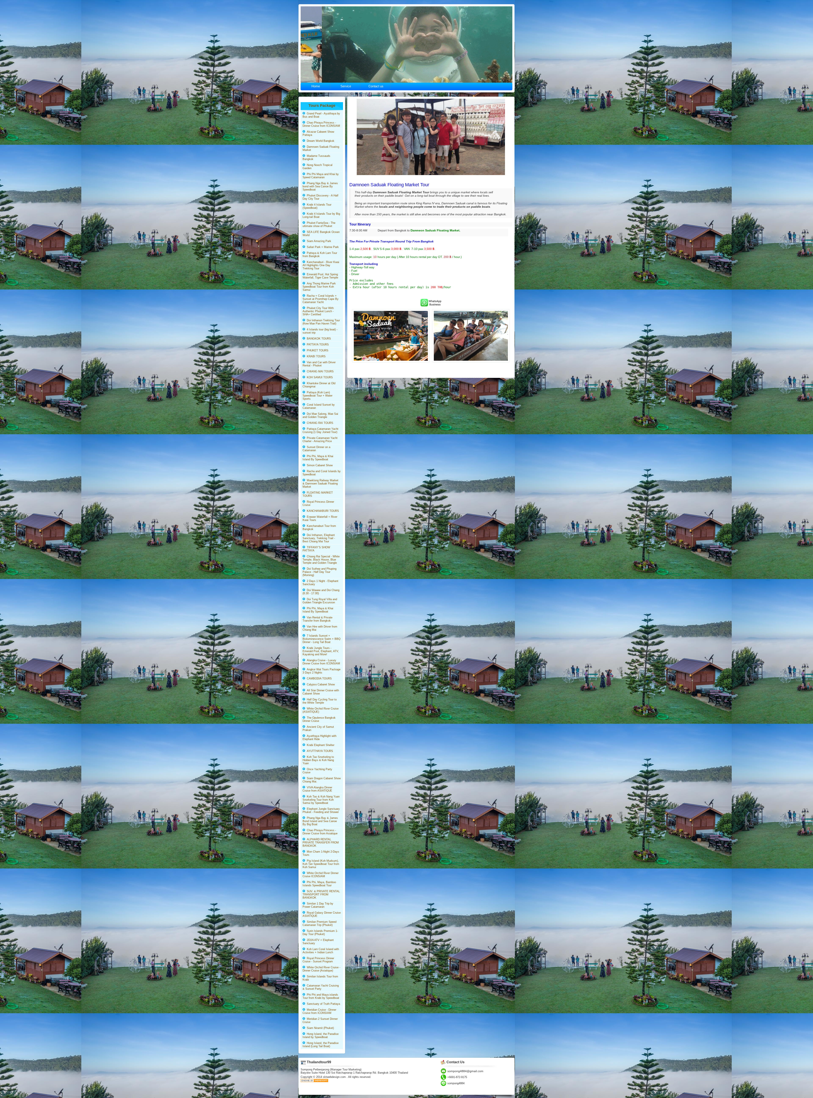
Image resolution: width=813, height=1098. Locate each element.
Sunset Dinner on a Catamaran (316, 448)
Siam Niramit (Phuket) (319, 1028)
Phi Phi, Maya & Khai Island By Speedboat (318, 458)
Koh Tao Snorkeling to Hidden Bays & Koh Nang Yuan (318, 760)
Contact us (375, 86)
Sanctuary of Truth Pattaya (322, 1003)
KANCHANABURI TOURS (322, 510)
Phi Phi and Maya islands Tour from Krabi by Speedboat (321, 996)
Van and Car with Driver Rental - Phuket (319, 364)
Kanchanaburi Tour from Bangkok (319, 527)
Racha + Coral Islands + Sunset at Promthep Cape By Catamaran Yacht (321, 299)
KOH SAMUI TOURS (319, 377)
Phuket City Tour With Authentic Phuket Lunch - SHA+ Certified (318, 311)
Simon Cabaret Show (319, 465)
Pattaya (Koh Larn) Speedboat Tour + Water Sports (317, 395)
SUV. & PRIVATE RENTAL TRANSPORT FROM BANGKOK (321, 894)
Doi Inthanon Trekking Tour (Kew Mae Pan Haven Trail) (321, 322)
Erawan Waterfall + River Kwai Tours (320, 518)
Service (345, 86)
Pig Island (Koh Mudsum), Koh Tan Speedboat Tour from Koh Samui (321, 864)
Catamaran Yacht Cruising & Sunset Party (321, 987)
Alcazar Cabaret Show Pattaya (318, 133)
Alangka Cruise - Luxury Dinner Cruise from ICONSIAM (321, 662)
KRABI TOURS (315, 356)
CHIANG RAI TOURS (319, 422)
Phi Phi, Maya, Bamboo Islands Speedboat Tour (319, 884)
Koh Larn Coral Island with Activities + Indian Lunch (321, 951)
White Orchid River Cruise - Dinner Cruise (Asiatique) (321, 969)
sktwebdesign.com (335, 1077)
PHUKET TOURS (316, 350)
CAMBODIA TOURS (318, 678)
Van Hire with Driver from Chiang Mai (320, 628)
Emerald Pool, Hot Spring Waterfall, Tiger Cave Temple (320, 276)
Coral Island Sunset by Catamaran (319, 406)
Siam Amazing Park (318, 241)
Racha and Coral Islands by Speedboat (322, 473)
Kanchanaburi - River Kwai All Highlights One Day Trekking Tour (321, 265)
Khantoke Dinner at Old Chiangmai (319, 385)
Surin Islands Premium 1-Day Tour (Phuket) (320, 932)
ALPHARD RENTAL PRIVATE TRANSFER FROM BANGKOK (321, 842)
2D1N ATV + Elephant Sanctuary (318, 941)
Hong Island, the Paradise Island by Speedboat (321, 1035)
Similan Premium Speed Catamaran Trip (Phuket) (319, 923)
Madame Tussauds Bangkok (316, 157)
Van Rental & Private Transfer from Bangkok (317, 619)
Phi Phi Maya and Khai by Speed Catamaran (321, 176)
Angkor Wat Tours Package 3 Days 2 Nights (321, 671)
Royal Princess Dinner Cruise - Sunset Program (318, 960)
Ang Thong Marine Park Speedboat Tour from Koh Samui (319, 286)
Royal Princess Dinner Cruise (318, 503)
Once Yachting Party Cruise (317, 771)
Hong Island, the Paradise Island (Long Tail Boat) (321, 1044)
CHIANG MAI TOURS (319, 371)
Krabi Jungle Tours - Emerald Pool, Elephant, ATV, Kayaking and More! (321, 651)
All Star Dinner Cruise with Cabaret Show (321, 692)
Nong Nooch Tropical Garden (317, 166)
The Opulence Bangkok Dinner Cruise (319, 719)
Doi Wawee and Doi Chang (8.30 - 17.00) (321, 592)
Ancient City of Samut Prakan (318, 728)
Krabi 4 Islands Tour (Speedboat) (317, 206)
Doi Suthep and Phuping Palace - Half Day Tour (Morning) (319, 572)
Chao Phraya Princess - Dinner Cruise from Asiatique (320, 832)
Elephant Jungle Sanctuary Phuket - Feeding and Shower (321, 810)
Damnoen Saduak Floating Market (321, 148)
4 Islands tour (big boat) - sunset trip (320, 331)
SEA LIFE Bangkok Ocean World (321, 233)
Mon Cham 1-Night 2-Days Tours (321, 853)
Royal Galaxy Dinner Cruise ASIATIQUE (322, 914)
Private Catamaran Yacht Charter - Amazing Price (320, 439)
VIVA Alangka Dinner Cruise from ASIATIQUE (317, 789)
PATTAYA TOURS (317, 344)
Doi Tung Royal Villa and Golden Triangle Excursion (320, 601)
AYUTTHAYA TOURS (319, 751)
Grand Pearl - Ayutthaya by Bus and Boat (321, 115)
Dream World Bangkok (319, 140)
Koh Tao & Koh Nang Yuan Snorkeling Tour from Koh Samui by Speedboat (321, 799)
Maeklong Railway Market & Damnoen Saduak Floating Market (320, 483)
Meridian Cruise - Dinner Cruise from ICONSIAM (319, 1011)
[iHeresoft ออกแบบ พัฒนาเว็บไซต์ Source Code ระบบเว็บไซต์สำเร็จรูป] (314, 1081)
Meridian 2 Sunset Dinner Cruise (320, 1020)
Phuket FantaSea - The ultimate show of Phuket (319, 224)
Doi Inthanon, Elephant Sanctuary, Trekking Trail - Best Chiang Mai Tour (319, 538)
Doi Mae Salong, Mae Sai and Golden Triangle (320, 415)
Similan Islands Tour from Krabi (320, 978)
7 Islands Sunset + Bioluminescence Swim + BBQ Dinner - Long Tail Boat (321, 639)
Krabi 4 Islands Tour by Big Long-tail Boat (321, 215)
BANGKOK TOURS (318, 338)
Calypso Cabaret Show (320, 684)
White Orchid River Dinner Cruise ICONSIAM (321, 874)
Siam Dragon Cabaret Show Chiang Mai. (322, 780)
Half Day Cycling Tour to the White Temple (320, 701)
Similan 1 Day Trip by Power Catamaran (318, 905)
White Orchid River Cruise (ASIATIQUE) (321, 710)
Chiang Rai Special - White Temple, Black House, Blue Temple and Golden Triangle (321, 559)
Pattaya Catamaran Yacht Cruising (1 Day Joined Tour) (320, 430)
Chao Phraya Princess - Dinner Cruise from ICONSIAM (321, 124)
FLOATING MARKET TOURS (318, 494)
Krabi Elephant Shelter (319, 745)
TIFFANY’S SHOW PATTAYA (316, 549)
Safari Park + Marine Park (322, 247)
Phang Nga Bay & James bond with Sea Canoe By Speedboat (320, 186)
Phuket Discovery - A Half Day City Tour (320, 197)
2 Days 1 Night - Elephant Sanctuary (320, 582)
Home (315, 86)
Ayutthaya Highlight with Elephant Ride (319, 737)
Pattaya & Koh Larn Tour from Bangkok (320, 254)
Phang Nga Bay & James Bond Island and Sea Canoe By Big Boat (320, 821)
